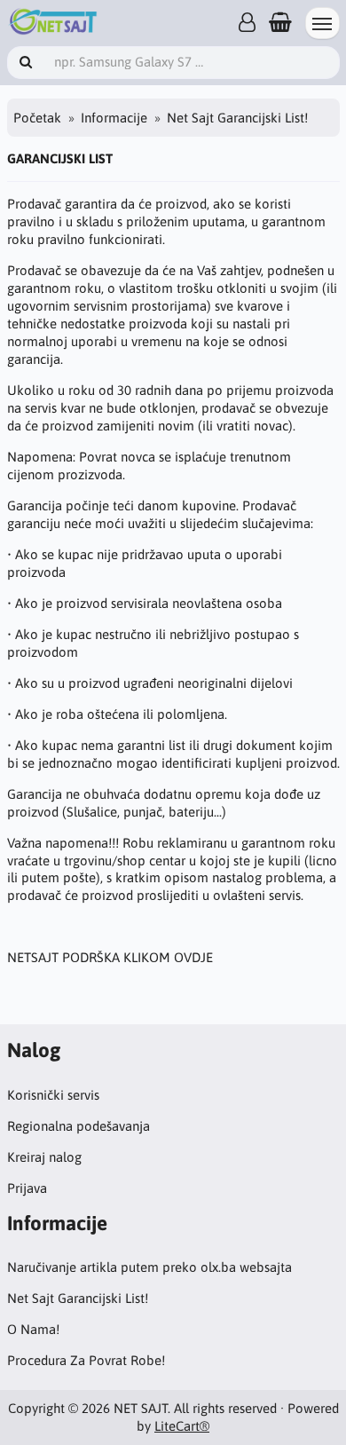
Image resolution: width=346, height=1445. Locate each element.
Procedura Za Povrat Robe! (86, 1360)
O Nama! (33, 1329)
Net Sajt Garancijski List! (77, 1298)
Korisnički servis (53, 1094)
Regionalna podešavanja (78, 1125)
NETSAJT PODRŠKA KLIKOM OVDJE (110, 957)
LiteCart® (181, 1425)
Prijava (27, 1188)
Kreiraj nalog (44, 1157)
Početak (37, 117)
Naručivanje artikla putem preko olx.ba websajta (149, 1267)
